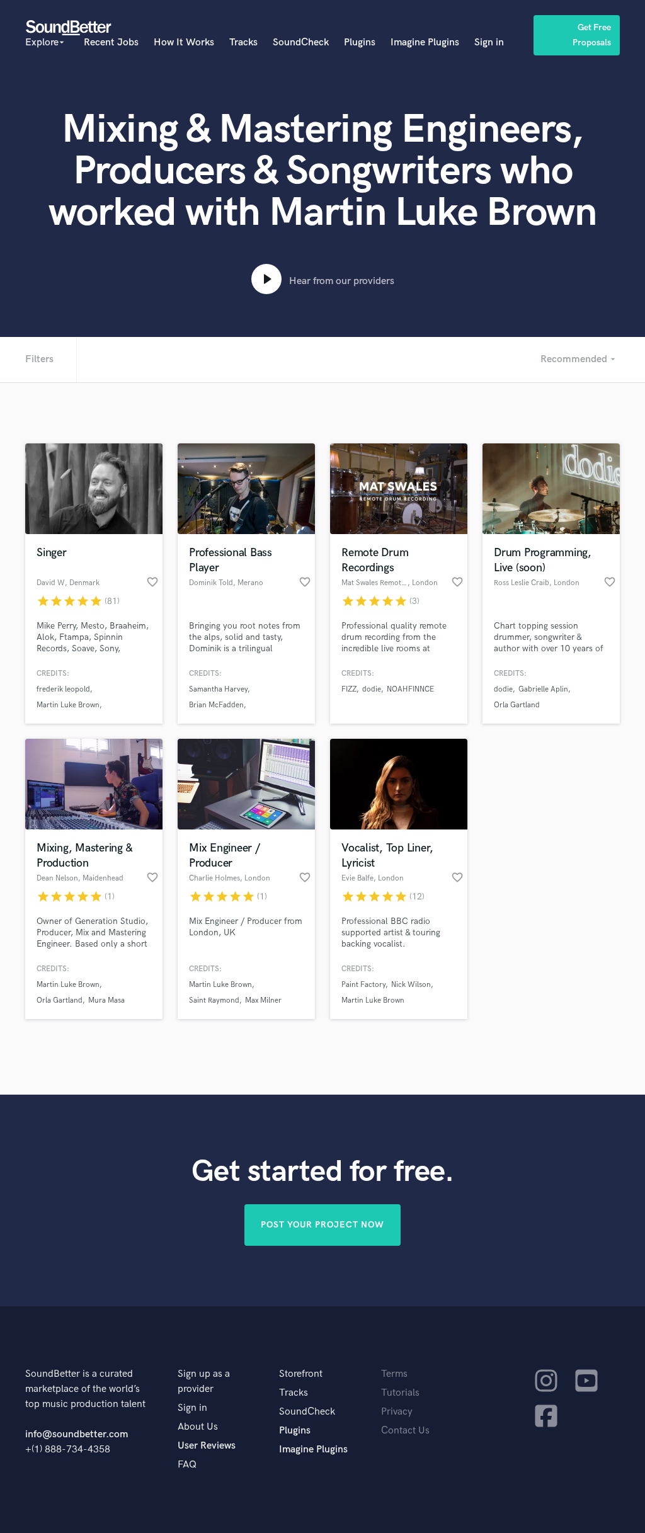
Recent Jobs (111, 42)
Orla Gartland (517, 705)
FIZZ (349, 689)
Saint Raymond (214, 1000)
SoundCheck (301, 42)
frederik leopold (63, 689)
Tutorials (400, 1393)
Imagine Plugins (425, 42)
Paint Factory (363, 984)
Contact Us (405, 1431)
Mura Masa (106, 1000)
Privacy (397, 1412)
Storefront (300, 1374)
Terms (394, 1374)
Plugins (359, 42)
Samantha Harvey (218, 689)
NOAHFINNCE (410, 689)
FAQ (187, 1465)
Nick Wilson (411, 984)
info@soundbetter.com (76, 1434)
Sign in (489, 42)
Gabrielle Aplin (543, 689)
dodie (371, 689)
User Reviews (207, 1446)
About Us (198, 1427)
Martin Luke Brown (68, 705)
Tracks (243, 42)
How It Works (184, 42)
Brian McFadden (216, 705)
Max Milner (263, 1000)
